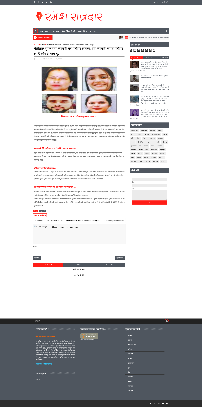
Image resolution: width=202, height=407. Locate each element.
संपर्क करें (165, 2)
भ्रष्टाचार (134, 146)
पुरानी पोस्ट (120, 258)
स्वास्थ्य (148, 161)
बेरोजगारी (156, 142)
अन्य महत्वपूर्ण (94, 31)
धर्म (132, 138)
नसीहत (138, 138)
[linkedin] (42, 2)
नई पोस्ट (36, 258)
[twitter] (46, 2)
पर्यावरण (160, 138)
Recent (149, 57)
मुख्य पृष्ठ (155, 2)
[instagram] (38, 2)
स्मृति (141, 161)
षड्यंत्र (162, 150)
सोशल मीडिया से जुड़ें (68, 31)
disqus (78, 265)
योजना (146, 146)
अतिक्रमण (144, 130)
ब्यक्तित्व (164, 142)
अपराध (160, 130)
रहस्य (153, 146)
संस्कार (147, 153)
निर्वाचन (145, 138)
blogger (48, 265)
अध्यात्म (152, 130)
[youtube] (50, 2)
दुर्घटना (165, 134)
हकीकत (155, 161)
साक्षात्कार (134, 161)
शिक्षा (147, 150)
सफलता (162, 153)
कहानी (140, 134)
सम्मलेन (161, 157)
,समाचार (59, 59)
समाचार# (42, 211)
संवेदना (140, 153)
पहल (132, 142)
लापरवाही (133, 150)
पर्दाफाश (152, 138)
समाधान (154, 157)
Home (36, 44)
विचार (118, 37)
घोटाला (147, 134)
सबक (132, 157)
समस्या (139, 157)
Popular (136, 57)
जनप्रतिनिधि (156, 134)
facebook (109, 265)
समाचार (42, 44)
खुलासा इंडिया (82, 31)
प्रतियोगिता (140, 142)
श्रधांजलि (154, 150)
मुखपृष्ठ (38, 379)
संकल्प (133, 153)
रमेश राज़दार (44, 31)
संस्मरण (154, 153)
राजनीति (160, 146)
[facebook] (34, 2)
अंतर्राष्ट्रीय (134, 130)
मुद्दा (140, 146)
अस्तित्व (133, 134)
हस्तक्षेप (163, 161)
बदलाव (148, 142)
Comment (162, 57)
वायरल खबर (55, 31)
